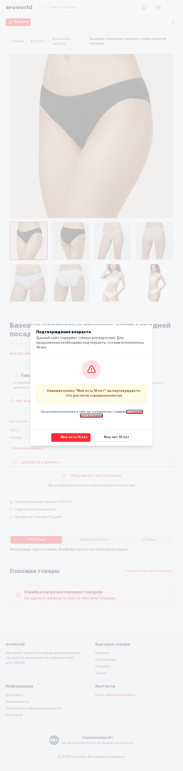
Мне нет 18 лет (116, 437)
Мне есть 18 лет (74, 437)
